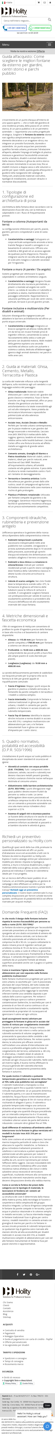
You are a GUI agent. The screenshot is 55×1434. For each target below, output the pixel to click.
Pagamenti (10, 1333)
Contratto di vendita (14, 1330)
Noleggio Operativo (14, 1336)
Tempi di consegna (14, 1361)
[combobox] (25, 20)
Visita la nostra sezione (27, 51)
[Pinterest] (31, 1274)
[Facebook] (17, 1274)
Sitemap (7, 1317)
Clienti (6, 1305)
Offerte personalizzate (16, 1342)
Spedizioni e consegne (16, 1358)
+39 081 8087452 (16, 28)
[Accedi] (50, 2)
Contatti (7, 1308)
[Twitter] (24, 1274)
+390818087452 (41, 28)
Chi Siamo (8, 1302)
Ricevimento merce (14, 1364)
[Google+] (37, 1274)
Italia (9, 2)
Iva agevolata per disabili (17, 1345)
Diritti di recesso (12, 1377)
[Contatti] (45, 2)
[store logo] (14, 12)
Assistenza (8, 1311)
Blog (5, 1314)
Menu (5, 44)
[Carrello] (39, 2)
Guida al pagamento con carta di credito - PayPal (29, 1339)
